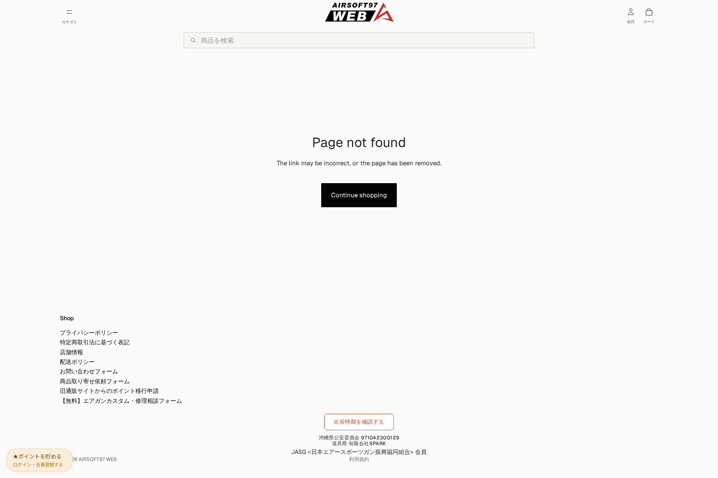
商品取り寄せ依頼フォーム (95, 381)
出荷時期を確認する (359, 422)
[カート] (649, 12)
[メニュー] (69, 12)
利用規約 (359, 459)
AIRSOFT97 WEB (98, 459)
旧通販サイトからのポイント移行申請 (109, 391)
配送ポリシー (77, 361)
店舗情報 (71, 351)
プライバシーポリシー (89, 332)
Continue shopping (359, 195)
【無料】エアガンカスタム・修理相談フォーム (121, 400)
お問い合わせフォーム (89, 371)
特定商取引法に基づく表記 (95, 342)
